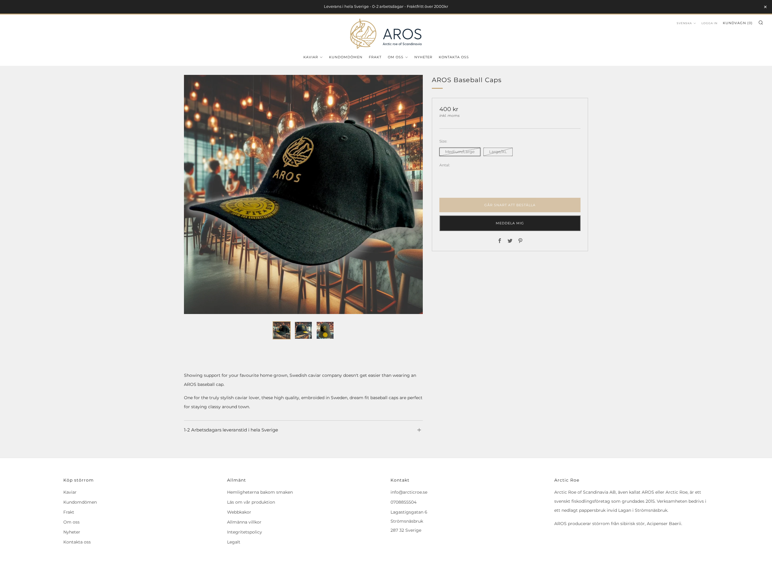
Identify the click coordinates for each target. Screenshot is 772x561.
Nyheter (423, 57)
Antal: (444, 165)
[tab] (282, 330)
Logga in (709, 23)
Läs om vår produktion (251, 502)
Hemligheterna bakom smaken (260, 492)
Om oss (395, 57)
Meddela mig (510, 223)
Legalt (233, 542)
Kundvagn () (738, 23)
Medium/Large (460, 151)
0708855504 (403, 502)
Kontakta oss (454, 57)
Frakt (375, 57)
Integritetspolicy (244, 532)
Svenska (684, 23)
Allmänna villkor (244, 522)
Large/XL (498, 151)
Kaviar (310, 57)
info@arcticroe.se (409, 492)
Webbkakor (239, 512)
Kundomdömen (345, 57)
